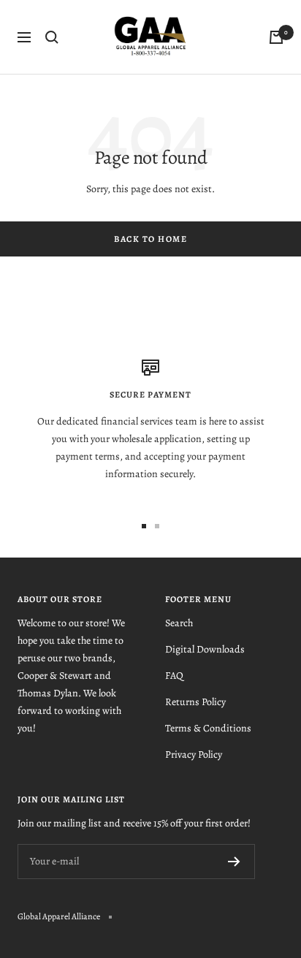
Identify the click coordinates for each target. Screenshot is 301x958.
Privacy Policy (193, 754)
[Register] (234, 861)
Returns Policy (195, 702)
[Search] (51, 37)
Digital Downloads (205, 649)
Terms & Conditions (208, 728)
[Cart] (276, 37)
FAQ (174, 676)
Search (179, 623)
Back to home (150, 239)
